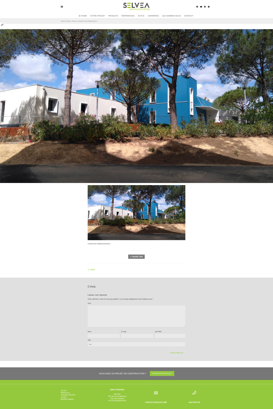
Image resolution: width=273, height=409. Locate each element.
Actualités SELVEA (68, 395)
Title (89, 340)
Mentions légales (67, 399)
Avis (89, 303)
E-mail (123, 332)
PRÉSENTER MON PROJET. (162, 373)
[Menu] (62, 6)
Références (65, 393)
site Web (158, 332)
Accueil (63, 390)
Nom (89, 332)
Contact (64, 397)
